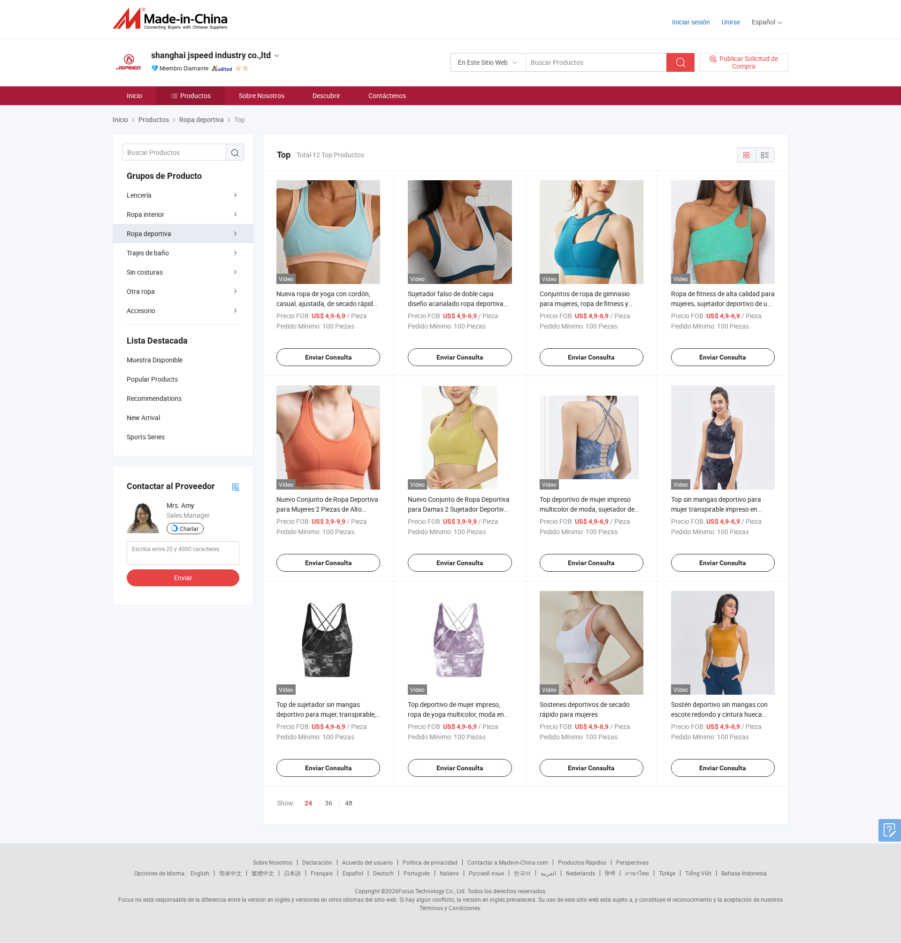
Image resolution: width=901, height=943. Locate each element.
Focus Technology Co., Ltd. (432, 891)
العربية (548, 873)
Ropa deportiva (149, 233)
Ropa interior (145, 214)
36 (328, 802)
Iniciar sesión (691, 21)
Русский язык (486, 873)
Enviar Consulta (328, 357)
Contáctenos (387, 95)
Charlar (189, 528)
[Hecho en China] (173, 19)
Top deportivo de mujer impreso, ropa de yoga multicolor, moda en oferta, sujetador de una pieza (456, 714)
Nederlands (580, 873)
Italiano (449, 873)
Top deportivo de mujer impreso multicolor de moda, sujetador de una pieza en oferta (587, 509)
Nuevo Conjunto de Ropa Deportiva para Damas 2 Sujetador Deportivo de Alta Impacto (459, 509)
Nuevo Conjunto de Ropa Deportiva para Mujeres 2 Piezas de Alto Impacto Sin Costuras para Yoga (327, 509)
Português (417, 873)
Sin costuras (145, 272)
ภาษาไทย (637, 873)
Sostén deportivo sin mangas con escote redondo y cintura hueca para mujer (719, 714)
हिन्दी (610, 873)
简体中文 (230, 873)
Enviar (183, 577)
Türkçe (667, 873)
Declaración (317, 862)
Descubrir (326, 95)
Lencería (139, 195)
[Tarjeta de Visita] (235, 486)
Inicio (134, 95)
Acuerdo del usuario (367, 862)
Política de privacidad (430, 862)
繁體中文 (263, 873)
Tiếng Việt (698, 873)
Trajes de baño (148, 252)
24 (308, 803)
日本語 (292, 873)
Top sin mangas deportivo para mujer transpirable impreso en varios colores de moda (716, 509)
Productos (195, 95)
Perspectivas (632, 862)
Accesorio (141, 310)
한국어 (522, 873)
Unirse (731, 21)
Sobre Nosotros (261, 95)
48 (348, 802)
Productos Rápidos (582, 862)
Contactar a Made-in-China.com (507, 862)
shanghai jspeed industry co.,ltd (211, 55)
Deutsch (383, 873)
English (200, 873)
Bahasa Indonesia (744, 873)
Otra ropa (141, 291)
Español (353, 873)
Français (322, 873)
